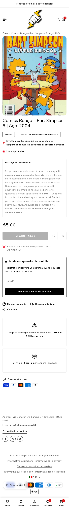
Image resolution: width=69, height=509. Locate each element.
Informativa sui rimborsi (20, 461)
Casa (5, 33)
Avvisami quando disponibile (34, 291)
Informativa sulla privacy (48, 461)
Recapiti (60, 471)
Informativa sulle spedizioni (18, 471)
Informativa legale (45, 471)
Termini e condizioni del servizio (34, 466)
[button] (53, 236)
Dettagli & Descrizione (18, 162)
